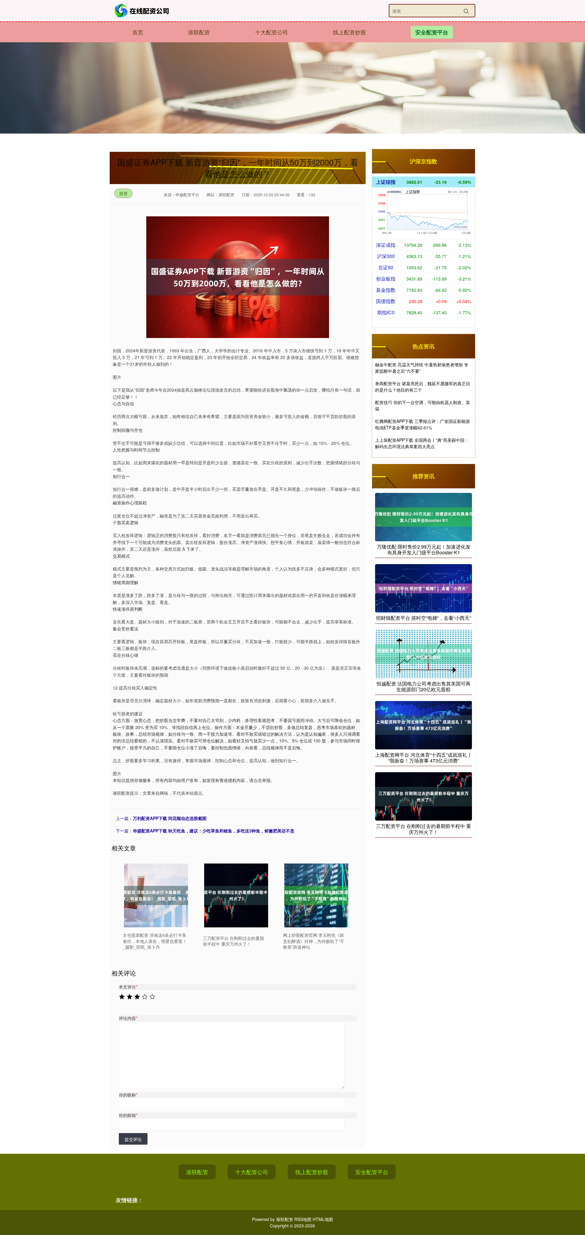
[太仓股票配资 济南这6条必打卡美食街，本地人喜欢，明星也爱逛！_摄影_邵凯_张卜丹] (156, 895)
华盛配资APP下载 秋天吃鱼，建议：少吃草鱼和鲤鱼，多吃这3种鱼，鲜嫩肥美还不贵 (213, 831)
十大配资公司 (271, 32)
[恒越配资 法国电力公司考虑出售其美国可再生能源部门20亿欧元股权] (423, 653)
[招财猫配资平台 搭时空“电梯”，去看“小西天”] (423, 588)
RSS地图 (302, 1219)
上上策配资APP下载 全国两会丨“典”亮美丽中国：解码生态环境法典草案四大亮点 (422, 443)
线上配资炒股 (349, 32)
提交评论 (133, 1139)
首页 (137, 32)
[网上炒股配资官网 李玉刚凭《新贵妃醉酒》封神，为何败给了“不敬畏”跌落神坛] (316, 895)
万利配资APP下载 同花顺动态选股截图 (170, 818)
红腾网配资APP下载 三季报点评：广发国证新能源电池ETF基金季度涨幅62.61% (422, 424)
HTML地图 (323, 1219)
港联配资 (199, 32)
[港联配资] (143, 10)
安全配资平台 (431, 32)
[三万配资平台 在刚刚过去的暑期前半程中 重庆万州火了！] (236, 895)
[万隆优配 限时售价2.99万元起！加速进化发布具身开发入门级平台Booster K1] (423, 516)
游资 (123, 193)
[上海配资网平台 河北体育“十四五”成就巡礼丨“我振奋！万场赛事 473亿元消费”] (423, 724)
